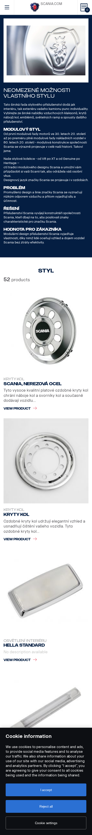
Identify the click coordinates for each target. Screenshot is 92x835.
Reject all (46, 806)
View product (17, 408)
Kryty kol (14, 379)
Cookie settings (46, 823)
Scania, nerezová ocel (33, 383)
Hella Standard (24, 645)
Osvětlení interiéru (25, 641)
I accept (46, 790)
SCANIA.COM (51, 4)
